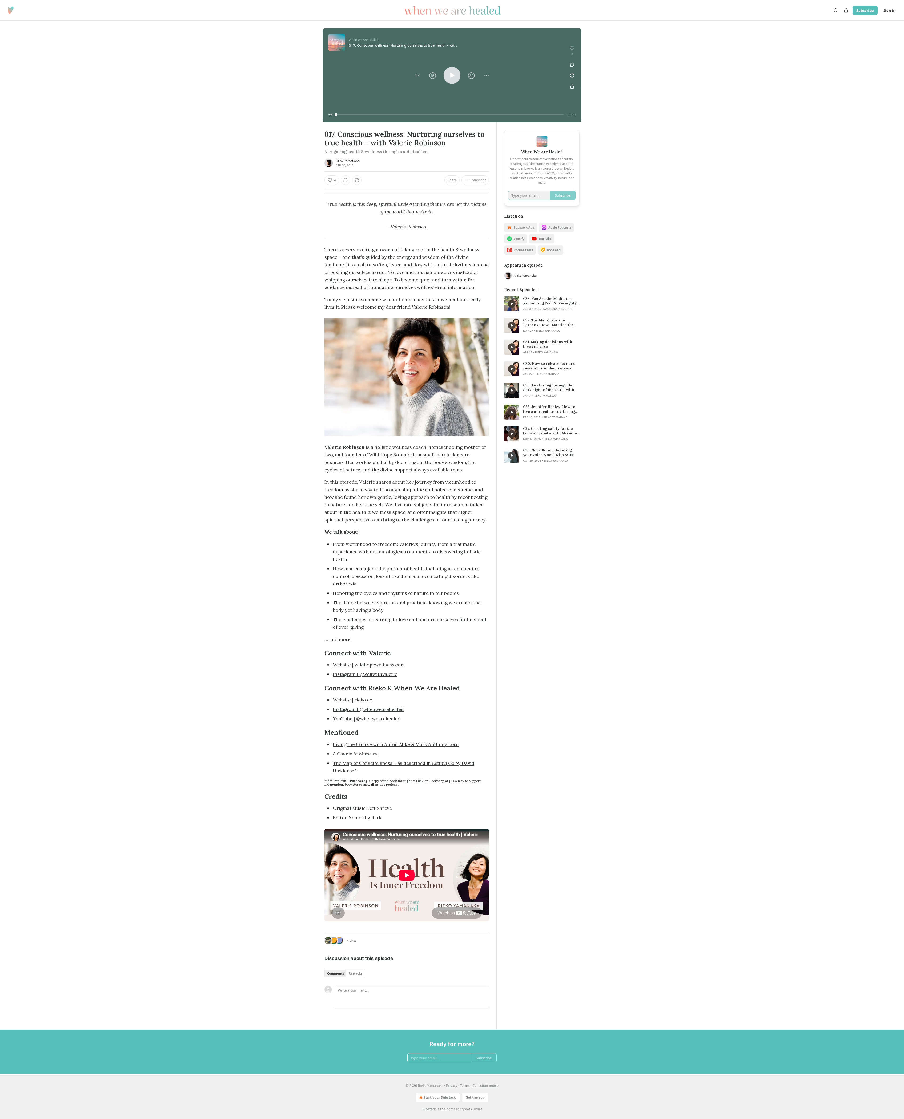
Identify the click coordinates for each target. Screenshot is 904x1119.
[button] (417, 75)
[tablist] (344, 973)
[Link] (318, 653)
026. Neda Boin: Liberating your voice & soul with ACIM (548, 452)
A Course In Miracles (355, 754)
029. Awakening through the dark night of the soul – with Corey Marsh (548, 387)
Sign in (889, 10)
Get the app (475, 1097)
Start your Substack (440, 1097)
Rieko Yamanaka (348, 160)
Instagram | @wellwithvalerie (365, 674)
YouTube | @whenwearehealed (366, 719)
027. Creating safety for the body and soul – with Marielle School (550, 431)
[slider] (450, 114)
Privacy (451, 1085)
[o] (512, 304)
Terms (465, 1085)
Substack (429, 1109)
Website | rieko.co (352, 700)
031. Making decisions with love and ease (547, 344)
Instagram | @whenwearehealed (368, 709)
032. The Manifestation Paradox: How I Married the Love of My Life (548, 322)
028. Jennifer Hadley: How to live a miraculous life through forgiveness (550, 409)
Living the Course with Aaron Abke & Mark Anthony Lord (396, 744)
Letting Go (443, 763)
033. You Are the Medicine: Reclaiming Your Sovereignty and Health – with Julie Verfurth (550, 301)
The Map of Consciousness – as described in (382, 763)
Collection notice (485, 1085)
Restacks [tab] (355, 973)
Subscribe (865, 10)
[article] (541, 303)
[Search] (835, 10)
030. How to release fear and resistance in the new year (549, 365)
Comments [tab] (335, 973)
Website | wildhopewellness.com (369, 665)
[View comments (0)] (572, 64)
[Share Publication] (846, 10)
